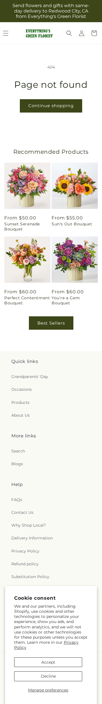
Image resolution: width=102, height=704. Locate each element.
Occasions (21, 389)
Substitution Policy (30, 576)
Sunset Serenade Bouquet (22, 226)
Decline (48, 676)
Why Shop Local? (28, 525)
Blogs (17, 463)
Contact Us (22, 512)
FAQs (16, 499)
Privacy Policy (25, 551)
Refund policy (25, 563)
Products (20, 402)
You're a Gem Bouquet (66, 300)
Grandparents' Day (29, 376)
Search (18, 451)
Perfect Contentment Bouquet (27, 300)
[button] (69, 33)
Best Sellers (51, 323)
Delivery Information (32, 538)
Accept (48, 662)
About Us (20, 415)
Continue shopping (51, 105)
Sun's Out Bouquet (72, 224)
